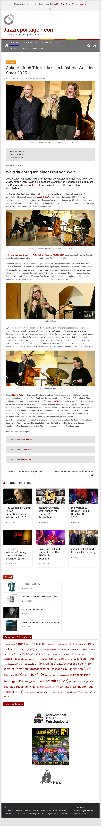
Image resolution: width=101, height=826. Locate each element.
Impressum (38, 49)
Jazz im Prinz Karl (19, 669)
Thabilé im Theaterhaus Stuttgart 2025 (24, 471)
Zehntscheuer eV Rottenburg (78, 692)
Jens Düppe (56, 401)
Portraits (29, 43)
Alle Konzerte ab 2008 (13, 814)
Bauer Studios (63, 644)
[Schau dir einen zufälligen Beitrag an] (95, 46)
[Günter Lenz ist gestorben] (11, 612)
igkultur (46, 659)
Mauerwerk (66, 675)
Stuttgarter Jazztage (81, 681)
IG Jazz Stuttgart (31, 659)
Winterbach (51, 692)
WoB (61, 692)
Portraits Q (27, 811)
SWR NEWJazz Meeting (48, 687)
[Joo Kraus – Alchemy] (11, 586)
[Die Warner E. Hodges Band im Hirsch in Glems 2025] (83, 490)
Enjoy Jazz (55, 654)
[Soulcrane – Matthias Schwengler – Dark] (11, 599)
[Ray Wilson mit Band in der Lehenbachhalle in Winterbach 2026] (17, 490)
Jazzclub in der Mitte (13, 664)
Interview (58, 659)
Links (23, 49)
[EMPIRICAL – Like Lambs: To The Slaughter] (11, 625)
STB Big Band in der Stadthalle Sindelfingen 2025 (73, 473)
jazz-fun (68, 659)
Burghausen (53, 650)
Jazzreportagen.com (29, 29)
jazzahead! (83, 658)
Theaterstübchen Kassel (34, 692)
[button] (35, 42)
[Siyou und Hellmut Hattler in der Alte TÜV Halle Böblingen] (50, 531)
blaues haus (40, 650)
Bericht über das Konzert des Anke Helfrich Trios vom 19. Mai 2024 (36, 255)
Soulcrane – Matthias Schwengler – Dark (39, 596)
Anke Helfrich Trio (43, 197)
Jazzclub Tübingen (40, 663)
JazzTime (11, 675)
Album (40, 643)
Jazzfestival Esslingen (74, 663)
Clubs (14, 49)
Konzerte (15, 43)
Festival (72, 43)
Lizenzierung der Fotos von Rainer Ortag (54, 814)
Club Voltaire (76, 649)
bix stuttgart (21, 649)
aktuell (24, 644)
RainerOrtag (23, 78)
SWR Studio (67, 687)
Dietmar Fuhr (17, 395)
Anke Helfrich (37, 185)
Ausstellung (53, 644)
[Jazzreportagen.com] (6, 46)
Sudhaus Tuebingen (20, 686)
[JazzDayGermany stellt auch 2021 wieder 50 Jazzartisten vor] (50, 490)
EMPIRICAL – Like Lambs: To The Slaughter (40, 622)
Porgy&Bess (34, 681)
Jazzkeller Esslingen (53, 669)
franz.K (79, 654)
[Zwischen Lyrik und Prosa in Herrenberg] (83, 531)
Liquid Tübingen (51, 675)
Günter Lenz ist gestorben (33, 609)
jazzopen (81, 669)
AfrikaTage (9, 644)
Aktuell (60, 43)
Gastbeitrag (46, 43)
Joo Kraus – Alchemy (30, 584)
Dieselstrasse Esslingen (34, 654)
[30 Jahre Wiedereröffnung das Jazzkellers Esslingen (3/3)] (17, 531)
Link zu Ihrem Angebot (31, 814)
